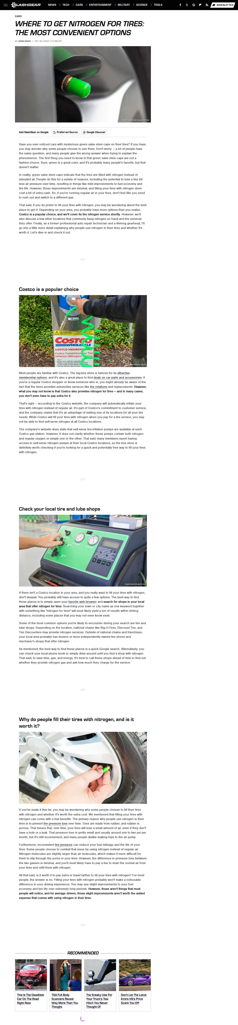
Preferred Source (67, 132)
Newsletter (225, 4)
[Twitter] (187, 5)
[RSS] (207, 5)
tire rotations (98, 387)
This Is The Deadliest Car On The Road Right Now (30, 998)
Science (142, 4)
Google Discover (96, 132)
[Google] (194, 5)
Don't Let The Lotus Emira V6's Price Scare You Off (134, 998)
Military (124, 4)
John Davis (24, 41)
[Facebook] (180, 5)
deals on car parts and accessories (118, 377)
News (52, 4)
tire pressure (63, 845)
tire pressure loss (55, 823)
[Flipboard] (200, 5)
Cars (79, 4)
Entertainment (100, 4)
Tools (158, 4)
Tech (66, 4)
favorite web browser (82, 602)
